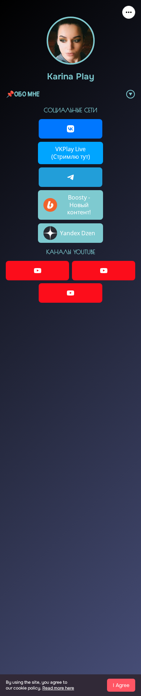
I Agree (121, 685)
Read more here (58, 688)
